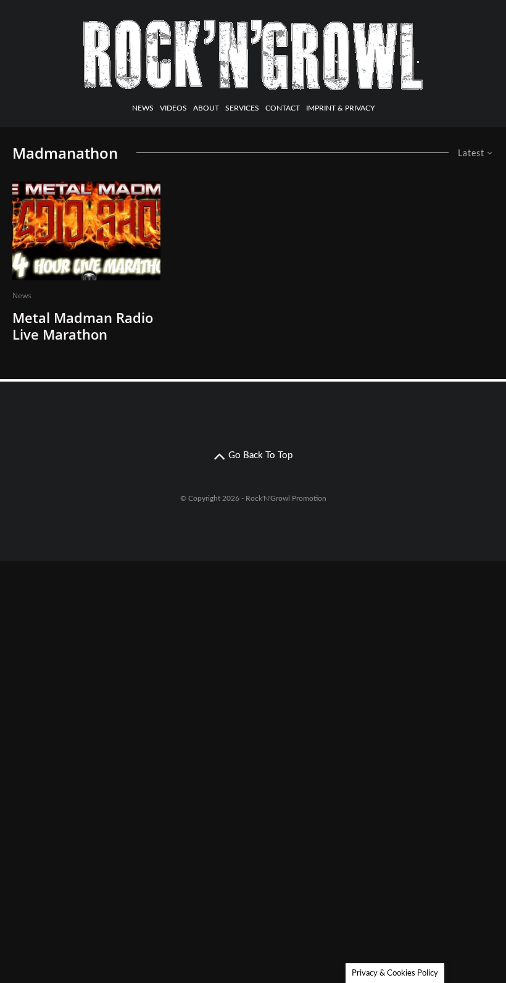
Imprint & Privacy (340, 108)
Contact (282, 108)
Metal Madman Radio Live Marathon (82, 325)
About (206, 108)
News (143, 108)
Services (242, 108)
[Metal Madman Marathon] (86, 231)
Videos (173, 108)
